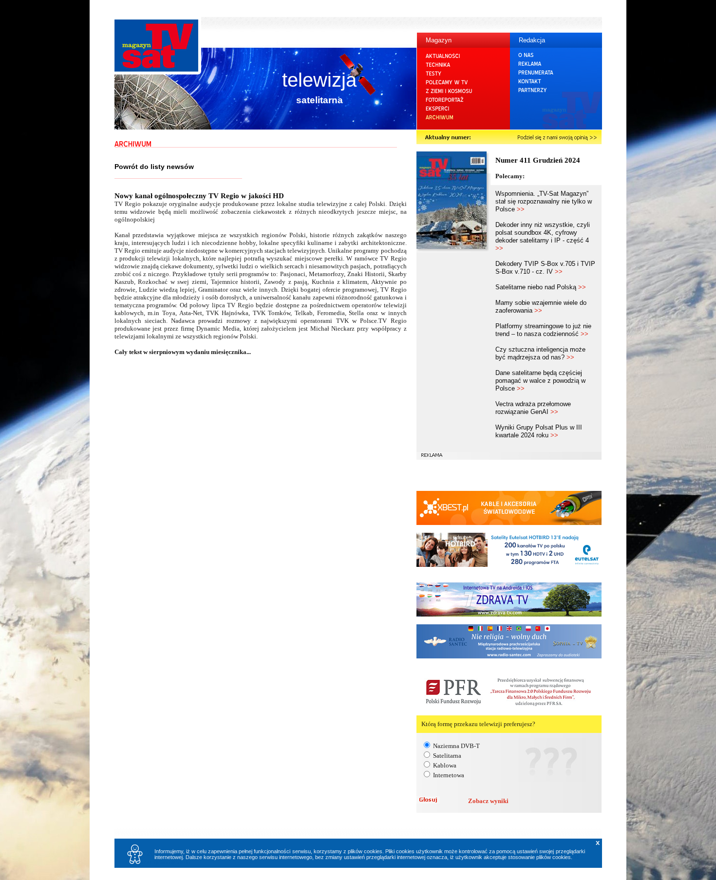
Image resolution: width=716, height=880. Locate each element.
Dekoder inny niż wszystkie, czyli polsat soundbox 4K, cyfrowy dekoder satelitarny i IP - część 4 (542, 236)
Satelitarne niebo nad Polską (540, 287)
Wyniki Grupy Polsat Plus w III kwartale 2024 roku (538, 431)
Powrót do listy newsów (154, 166)
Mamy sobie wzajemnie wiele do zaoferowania (540, 306)
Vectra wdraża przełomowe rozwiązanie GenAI (533, 407)
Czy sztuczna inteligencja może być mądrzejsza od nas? (540, 353)
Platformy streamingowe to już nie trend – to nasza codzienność (543, 329)
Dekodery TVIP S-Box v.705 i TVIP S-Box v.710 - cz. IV (545, 267)
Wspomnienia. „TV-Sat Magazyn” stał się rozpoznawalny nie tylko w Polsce (543, 201)
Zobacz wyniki (488, 801)
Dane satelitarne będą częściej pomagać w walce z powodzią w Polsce (540, 380)
